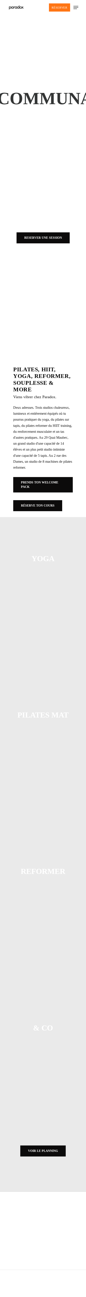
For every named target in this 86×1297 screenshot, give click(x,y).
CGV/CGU (43, 1208)
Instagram (43, 1258)
